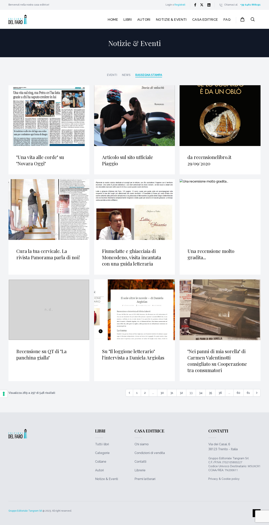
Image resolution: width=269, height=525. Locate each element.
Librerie (140, 470)
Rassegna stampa (148, 75)
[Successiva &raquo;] (257, 393)
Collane (100, 461)
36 (220, 392)
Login (169, 4)
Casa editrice (205, 19)
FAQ (227, 19)
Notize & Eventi (106, 479)
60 (238, 392)
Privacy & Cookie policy (224, 478)
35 (210, 392)
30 (162, 392)
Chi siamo (141, 444)
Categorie (102, 453)
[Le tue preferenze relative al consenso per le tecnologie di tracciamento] (3, 394)
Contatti (140, 461)
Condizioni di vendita (149, 453)
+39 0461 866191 (250, 4)
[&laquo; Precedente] (129, 393)
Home (113, 19)
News (126, 75)
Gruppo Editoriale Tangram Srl (228, 458)
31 (171, 392)
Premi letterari (144, 479)
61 (248, 392)
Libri (127, 19)
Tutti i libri (102, 444)
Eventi (112, 75)
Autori (143, 19)
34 (200, 392)
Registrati (179, 4)
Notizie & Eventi (171, 19)
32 (181, 392)
